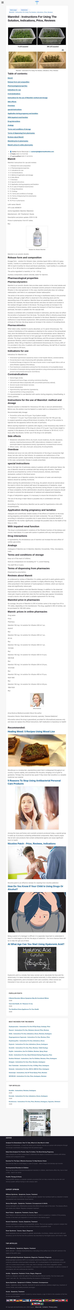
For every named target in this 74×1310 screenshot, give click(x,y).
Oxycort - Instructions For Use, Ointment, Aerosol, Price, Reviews (29, 1030)
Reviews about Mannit (15, 137)
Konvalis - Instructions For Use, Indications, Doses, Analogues (28, 1096)
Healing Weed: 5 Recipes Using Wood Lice (31, 731)
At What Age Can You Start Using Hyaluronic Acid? (36, 944)
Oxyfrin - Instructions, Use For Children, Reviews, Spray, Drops (28, 1051)
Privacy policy (53, 1307)
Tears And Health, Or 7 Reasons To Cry (21, 1003)
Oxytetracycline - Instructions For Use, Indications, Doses (27, 1040)
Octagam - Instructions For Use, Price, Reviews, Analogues (27, 1062)
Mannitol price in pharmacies (18, 141)
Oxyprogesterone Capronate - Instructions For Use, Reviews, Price (29, 1037)
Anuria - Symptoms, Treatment (15, 1291)
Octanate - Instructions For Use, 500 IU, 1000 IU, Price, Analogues (29, 1069)
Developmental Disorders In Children (17, 1167)
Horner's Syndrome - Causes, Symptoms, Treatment (21, 1221)
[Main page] (37, 2)
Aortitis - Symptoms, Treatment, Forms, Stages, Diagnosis (23, 1273)
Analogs (11, 125)
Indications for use (14, 90)
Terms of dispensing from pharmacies (21, 133)
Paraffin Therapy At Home (14, 1176)
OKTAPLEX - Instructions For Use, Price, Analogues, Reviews (27, 1076)
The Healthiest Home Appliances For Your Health (24, 1009)
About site (38, 1307)
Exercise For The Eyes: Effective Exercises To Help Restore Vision (26, 1161)
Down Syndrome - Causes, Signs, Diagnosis (19, 1230)
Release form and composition (18, 82)
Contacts (45, 1307)
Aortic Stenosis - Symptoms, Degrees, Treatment (21, 1248)
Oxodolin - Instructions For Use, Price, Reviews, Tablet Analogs (28, 1048)
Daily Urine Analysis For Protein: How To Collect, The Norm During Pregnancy (30, 1152)
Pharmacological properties (17, 86)
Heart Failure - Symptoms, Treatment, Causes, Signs (22, 1212)
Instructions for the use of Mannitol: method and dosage (28, 98)
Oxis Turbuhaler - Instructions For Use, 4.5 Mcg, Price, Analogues (29, 1065)
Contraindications (14, 94)
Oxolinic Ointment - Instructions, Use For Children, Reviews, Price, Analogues (33, 1058)
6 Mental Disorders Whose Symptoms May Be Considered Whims (29, 998)
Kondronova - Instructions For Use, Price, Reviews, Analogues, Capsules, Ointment (34, 1101)
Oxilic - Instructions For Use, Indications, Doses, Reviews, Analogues (30, 1033)
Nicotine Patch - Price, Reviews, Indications (32, 843)
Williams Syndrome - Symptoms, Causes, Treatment (21, 1194)
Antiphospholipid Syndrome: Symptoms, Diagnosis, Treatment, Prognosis (28, 1257)
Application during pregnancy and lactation (23, 113)
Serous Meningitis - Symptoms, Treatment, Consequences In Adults (26, 1203)
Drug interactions (14, 121)
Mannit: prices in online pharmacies (20, 145)
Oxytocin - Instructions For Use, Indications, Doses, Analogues (28, 1044)
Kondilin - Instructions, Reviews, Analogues (22, 1090)
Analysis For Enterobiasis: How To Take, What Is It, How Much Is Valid (27, 1142)
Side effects (12, 102)
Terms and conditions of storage (19, 129)
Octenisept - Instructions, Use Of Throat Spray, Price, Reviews (28, 1072)
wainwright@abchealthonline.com (42, 151)
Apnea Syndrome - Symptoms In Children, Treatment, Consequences (27, 1282)
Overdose (11, 105)
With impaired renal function (18, 117)
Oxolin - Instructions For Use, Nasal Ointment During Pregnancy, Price (30, 1055)
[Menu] (2, 2)
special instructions (15, 109)
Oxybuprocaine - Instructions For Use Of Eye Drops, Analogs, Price (29, 1026)
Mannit (10, 78)
